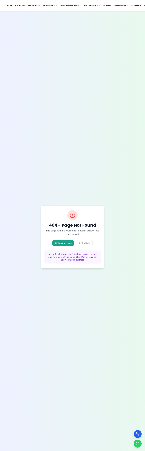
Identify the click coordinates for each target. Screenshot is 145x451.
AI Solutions (91, 6)
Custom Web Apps (69, 6)
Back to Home (65, 243)
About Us (20, 6)
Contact (136, 6)
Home (9, 6)
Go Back (86, 243)
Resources (120, 6)
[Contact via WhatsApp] (138, 444)
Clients (107, 6)
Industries (49, 6)
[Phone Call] (138, 434)
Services (33, 6)
